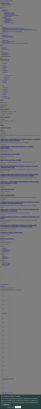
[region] (20, 402)
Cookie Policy (6, 404)
